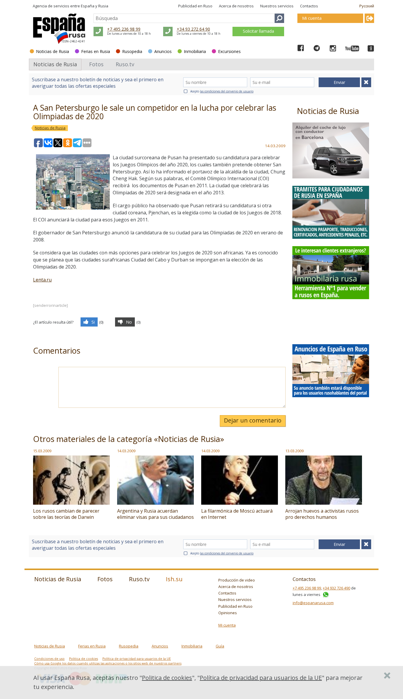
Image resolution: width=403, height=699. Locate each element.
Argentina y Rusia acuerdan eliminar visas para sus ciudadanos (155, 514)
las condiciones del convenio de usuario (226, 91)
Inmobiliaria (195, 51)
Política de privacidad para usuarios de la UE (136, 659)
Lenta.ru (42, 279)
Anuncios (163, 51)
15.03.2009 (42, 450)
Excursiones (229, 51)
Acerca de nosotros (236, 6)
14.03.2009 (126, 450)
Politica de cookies (83, 659)
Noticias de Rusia (52, 51)
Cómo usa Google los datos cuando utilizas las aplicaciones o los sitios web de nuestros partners (107, 663)
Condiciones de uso (49, 659)
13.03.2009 (294, 450)
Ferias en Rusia (95, 51)
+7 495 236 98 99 (123, 29)
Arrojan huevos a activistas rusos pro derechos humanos (322, 514)
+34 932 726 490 (336, 588)
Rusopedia (132, 51)
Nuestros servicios (277, 6)
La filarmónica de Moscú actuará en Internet (237, 514)
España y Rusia (94, 6)
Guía (220, 646)
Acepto (221, 91)
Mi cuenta (227, 625)
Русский (366, 6)
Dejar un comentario (252, 420)
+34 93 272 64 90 (193, 29)
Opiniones (227, 612)
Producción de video (236, 580)
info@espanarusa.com (313, 602)
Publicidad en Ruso (195, 6)
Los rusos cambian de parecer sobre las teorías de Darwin (66, 514)
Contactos (309, 6)
